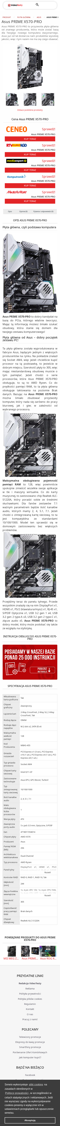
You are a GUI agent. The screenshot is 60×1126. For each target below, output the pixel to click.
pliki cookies (36, 1084)
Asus (39, 17)
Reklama (30, 988)
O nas (30, 1014)
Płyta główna (23, 17)
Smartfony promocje (30, 1047)
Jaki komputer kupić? (30, 1057)
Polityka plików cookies (30, 998)
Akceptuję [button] (30, 1120)
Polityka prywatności (30, 993)
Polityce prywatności (16, 1093)
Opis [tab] (10, 211)
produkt (7, 17)
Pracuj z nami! (30, 1019)
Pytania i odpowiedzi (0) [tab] (43, 211)
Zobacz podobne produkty (30, 109)
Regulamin (30, 1003)
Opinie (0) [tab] (23, 211)
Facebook (30, 1075)
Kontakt (30, 1009)
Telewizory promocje (30, 1036)
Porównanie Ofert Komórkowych (30, 1052)
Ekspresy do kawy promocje (30, 1042)
